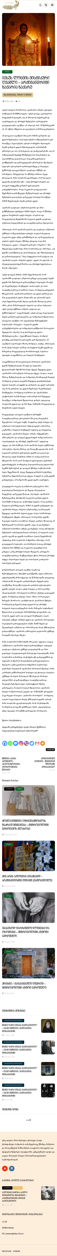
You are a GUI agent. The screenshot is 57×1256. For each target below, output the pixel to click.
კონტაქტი (16, 1251)
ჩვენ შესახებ (6, 1251)
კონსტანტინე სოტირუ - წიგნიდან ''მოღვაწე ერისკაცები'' (44, 764)
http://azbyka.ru (15, 720)
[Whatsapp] (10, 741)
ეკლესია (17, 1188)
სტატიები (9, 789)
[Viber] (26, 741)
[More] (42, 741)
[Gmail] (37, 741)
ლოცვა (7, 72)
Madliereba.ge (8, 1228)
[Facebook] (4, 741)
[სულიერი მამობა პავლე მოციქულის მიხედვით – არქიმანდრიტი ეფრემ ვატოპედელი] (48, 1193)
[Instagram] (21, 741)
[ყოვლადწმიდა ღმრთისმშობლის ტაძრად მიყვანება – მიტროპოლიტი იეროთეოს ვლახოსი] (28, 800)
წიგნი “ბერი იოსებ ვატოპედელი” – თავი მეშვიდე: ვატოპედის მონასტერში (19, 1028)
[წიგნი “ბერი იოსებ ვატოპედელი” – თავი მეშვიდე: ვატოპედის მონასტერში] (48, 1026)
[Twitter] (31, 741)
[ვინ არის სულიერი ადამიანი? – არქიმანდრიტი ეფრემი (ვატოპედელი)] (28, 856)
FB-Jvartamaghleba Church (13, 1234)
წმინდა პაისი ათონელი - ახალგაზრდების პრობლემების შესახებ (11, 765)
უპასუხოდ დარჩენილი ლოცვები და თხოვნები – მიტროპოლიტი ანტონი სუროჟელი (25, 932)
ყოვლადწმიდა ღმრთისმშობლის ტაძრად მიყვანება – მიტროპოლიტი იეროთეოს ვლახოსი (25, 824)
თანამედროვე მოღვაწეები (13, 1020)
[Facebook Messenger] (15, 741)
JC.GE (4, 1222)
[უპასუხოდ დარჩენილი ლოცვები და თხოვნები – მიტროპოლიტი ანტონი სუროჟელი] (28, 907)
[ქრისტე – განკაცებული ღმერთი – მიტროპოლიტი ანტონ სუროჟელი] (28, 963)
